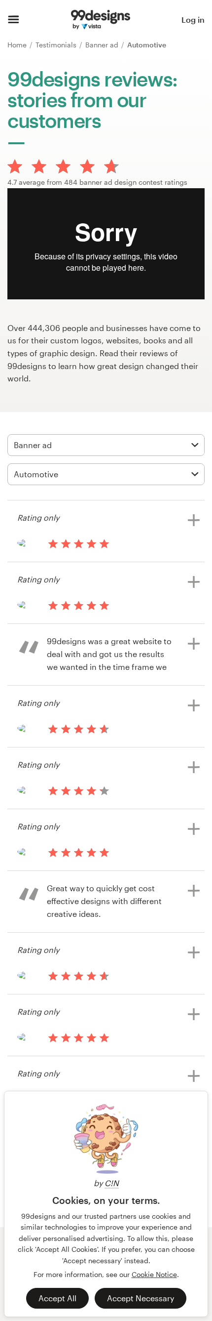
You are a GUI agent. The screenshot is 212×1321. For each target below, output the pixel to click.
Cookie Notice (154, 1274)
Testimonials (56, 45)
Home (18, 45)
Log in (193, 19)
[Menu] (13, 20)
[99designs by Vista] (100, 20)
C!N (112, 1183)
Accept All (57, 1298)
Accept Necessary (140, 1298)
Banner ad (102, 45)
